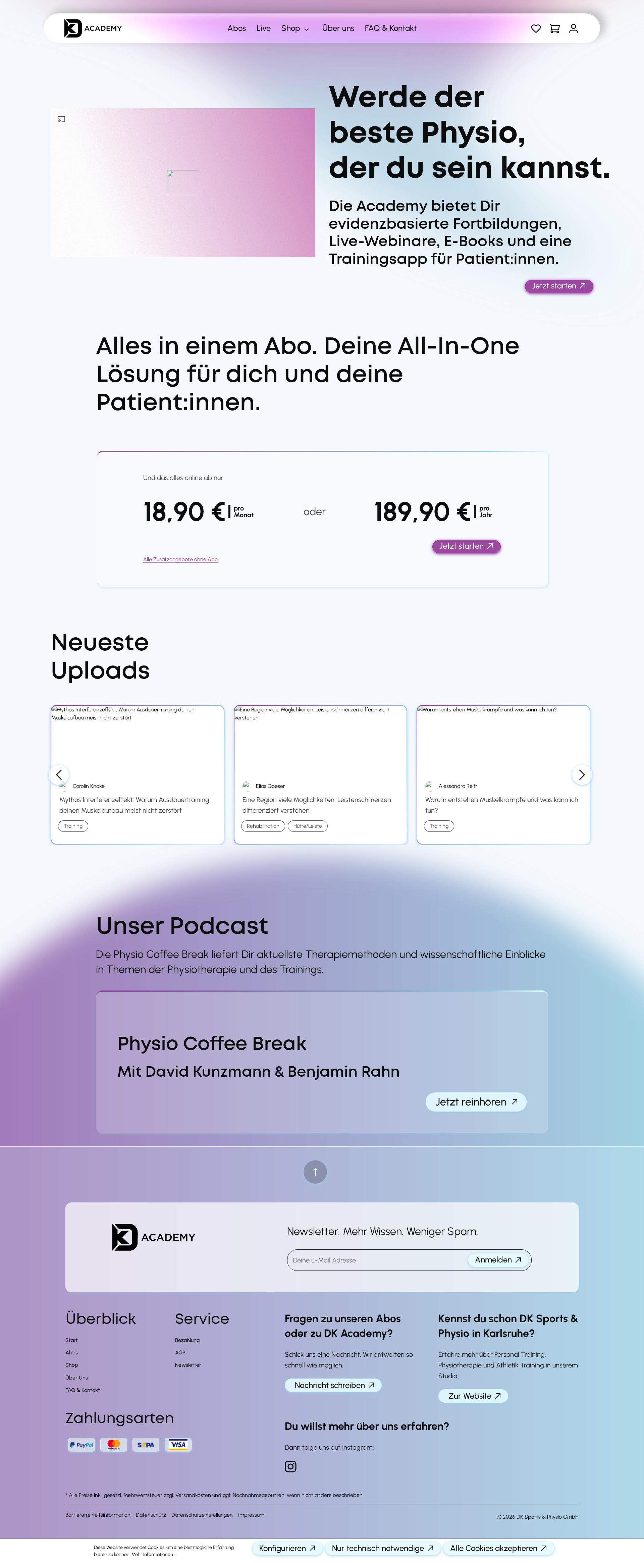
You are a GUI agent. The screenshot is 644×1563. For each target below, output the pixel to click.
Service (202, 1320)
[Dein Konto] (573, 28)
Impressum (251, 1515)
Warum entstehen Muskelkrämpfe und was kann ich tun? (501, 805)
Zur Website (469, 1396)
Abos (71, 1352)
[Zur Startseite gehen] (102, 28)
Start (71, 1340)
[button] (183, 183)
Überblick (100, 1320)
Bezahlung (187, 1340)
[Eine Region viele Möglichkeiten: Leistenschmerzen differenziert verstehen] (320, 739)
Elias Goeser (270, 786)
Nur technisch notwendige (378, 1548)
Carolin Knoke (89, 786)
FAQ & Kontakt (82, 1390)
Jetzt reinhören (471, 1101)
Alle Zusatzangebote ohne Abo (180, 559)
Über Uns (76, 1378)
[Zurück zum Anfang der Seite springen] (315, 1172)
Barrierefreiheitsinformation (97, 1515)
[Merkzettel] (536, 28)
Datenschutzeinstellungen (202, 1515)
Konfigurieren (282, 1548)
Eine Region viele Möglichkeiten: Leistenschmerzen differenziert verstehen (317, 805)
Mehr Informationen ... (154, 1554)
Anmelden (493, 1259)
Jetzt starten (554, 285)
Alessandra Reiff (458, 786)
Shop (71, 1365)
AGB (180, 1352)
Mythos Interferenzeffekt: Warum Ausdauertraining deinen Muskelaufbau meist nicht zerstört (134, 805)
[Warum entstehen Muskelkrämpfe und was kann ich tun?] (503, 739)
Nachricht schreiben (330, 1385)
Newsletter (188, 1365)
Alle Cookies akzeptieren (493, 1548)
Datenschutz (151, 1515)
